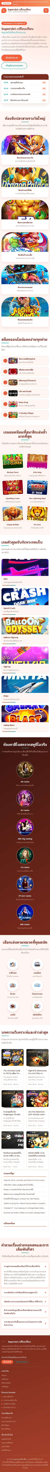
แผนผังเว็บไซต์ (6, 1439)
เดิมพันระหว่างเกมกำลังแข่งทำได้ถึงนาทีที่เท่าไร (25, 1301)
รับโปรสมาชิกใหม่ (21, 1362)
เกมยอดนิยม (5, 1446)
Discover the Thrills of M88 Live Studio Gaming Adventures (25, 1213)
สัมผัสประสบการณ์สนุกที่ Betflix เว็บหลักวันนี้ (19, 1194)
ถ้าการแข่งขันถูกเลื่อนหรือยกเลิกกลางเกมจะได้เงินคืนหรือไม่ (25, 1312)
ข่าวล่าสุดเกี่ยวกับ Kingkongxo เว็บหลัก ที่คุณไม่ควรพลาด (12, 1115)
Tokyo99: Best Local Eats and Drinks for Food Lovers (24, 1180)
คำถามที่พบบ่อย (6, 1418)
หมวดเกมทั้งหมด (7, 1443)
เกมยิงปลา (4, 1379)
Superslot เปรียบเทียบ (20, 1459)
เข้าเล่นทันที (7, 1362)
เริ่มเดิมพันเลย (12, 58)
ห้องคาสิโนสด (5, 1429)
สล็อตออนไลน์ (5, 1383)
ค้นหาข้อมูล (5, 1425)
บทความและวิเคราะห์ (8, 1421)
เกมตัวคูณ (4, 1387)
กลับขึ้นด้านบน (6, 1450)
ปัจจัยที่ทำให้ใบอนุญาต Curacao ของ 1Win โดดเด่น (21, 1199)
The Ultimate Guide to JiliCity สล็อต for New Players (11, 1073)
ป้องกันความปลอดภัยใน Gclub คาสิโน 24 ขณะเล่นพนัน (12, 1156)
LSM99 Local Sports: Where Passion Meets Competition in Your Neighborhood (25, 1203)
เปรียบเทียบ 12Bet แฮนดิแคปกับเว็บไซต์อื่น (18, 1185)
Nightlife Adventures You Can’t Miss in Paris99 (37, 1073)
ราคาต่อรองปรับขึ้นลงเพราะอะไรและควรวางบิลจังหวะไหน (25, 1323)
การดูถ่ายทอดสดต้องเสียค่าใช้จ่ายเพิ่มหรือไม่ (25, 1266)
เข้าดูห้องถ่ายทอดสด (14, 65)
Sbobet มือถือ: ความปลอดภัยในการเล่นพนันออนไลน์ (37, 1156)
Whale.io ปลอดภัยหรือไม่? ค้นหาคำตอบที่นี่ (18, 1190)
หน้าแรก (4, 1375)
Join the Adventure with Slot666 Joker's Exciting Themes (37, 1115)
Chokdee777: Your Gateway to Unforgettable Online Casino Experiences (25, 1208)
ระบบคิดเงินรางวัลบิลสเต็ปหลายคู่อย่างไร (25, 1292)
